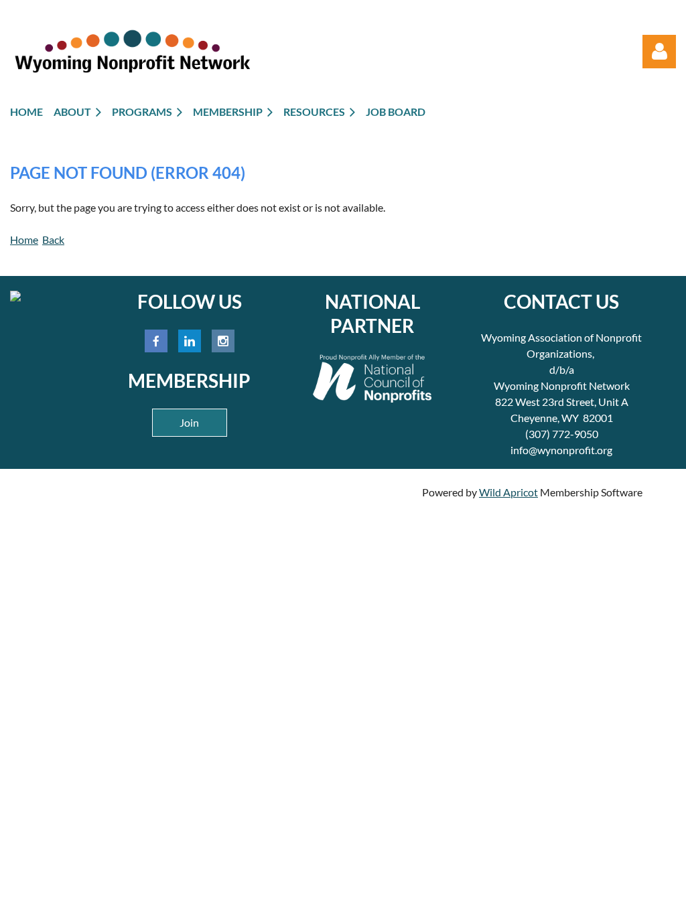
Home (24, 239)
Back (53, 239)
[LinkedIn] (189, 341)
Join (189, 422)
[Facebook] (156, 341)
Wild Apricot (508, 492)
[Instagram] (223, 341)
